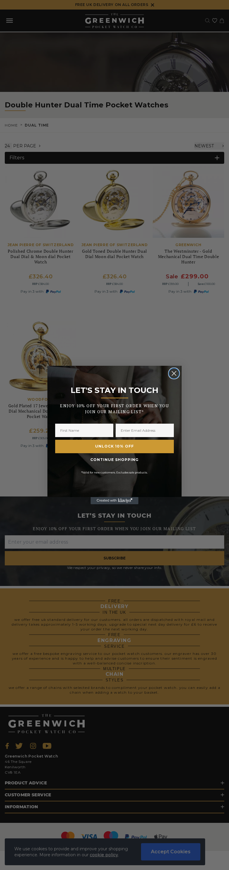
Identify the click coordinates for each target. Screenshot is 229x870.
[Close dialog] (174, 373)
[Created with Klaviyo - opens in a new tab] (114, 500)
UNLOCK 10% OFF (114, 446)
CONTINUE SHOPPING (114, 459)
